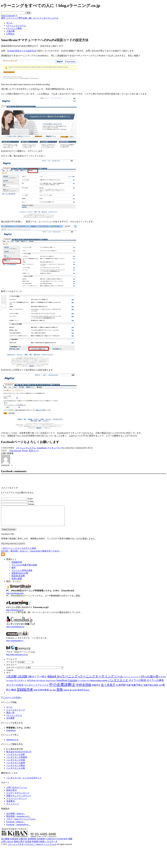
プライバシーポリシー (16, 798)
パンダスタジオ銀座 (15, 763)
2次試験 (22, 676)
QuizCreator (51, 680)
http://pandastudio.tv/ (14, 640)
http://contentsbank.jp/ (15, 626)
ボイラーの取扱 (137, 680)
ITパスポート (20, 680)
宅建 (128, 685)
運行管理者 (73, 690)
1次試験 (11, 676)
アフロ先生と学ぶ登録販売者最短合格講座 (93, 681)
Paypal (25, 450)
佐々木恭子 (108, 684)
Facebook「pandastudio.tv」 (18, 824)
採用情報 (32, 839)
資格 (59, 689)
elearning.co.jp (12, 739)
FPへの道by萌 (149, 676)
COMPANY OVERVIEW (56, 839)
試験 (50, 690)
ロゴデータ (52, 841)
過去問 (80, 690)
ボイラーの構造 (155, 680)
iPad (7, 680)
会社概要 (10, 718)
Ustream (72, 680)
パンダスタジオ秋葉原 (16, 757)
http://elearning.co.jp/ (15, 610)
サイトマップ (12, 804)
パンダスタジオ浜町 (15, 754)
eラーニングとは (14, 715)
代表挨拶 (14, 839)
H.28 (160, 677)
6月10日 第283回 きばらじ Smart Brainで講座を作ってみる (30, 551)
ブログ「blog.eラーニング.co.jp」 (21, 819)
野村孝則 (87, 690)
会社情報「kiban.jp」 (15, 813)
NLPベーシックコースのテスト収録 (19, 548)
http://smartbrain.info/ (15, 593)
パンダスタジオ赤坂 (15, 760)
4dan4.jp (53, 676)
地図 (70, 839)
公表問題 (121, 685)
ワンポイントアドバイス (36, 685)
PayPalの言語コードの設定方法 (21, 51)
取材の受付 (11, 790)
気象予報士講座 (151, 685)
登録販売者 (25, 689)
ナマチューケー (54, 448)
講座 (54, 690)
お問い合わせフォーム (16, 787)
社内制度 (41, 839)
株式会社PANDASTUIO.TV (19, 752)
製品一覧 (10, 712)
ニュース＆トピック (15, 710)
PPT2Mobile (40, 681)
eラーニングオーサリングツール (100, 676)
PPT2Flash (31, 680)
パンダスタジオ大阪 (15, 768)
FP (140, 677)
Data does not (15, 450)
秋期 (35, 690)
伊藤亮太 (96, 685)
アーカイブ (11, 662)
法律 (160, 685)
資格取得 (66, 690)
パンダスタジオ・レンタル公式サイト (24, 778)
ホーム (9, 707)
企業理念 (23, 839)
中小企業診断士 (62, 684)
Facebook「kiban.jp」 (15, 822)
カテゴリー (11, 667)
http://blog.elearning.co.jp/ (17, 654)
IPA (164, 677)
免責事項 (10, 801)
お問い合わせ (7, 841)
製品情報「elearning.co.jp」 (18, 816)
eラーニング (69, 676)
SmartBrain (41, 448)
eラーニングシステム (26, 448)
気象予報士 (137, 685)
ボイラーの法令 (15, 685)
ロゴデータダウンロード (17, 793)
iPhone (11, 681)
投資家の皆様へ (39, 841)
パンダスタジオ (118, 680)
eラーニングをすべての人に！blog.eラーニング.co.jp (32, 844)
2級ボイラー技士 (37, 676)
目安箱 (28, 841)
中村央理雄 (83, 684)
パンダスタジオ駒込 (15, 765)
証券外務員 (43, 690)
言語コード (34, 450)
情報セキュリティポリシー (18, 796)
